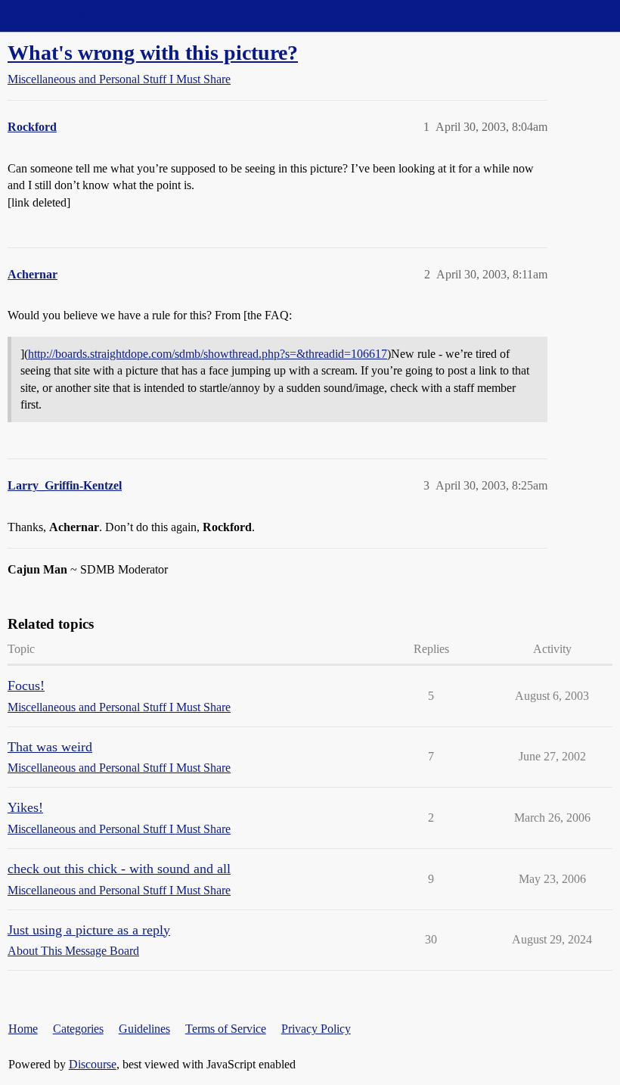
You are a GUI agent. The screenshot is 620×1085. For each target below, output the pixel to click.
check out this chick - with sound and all (119, 868)
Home (23, 1028)
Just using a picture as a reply (89, 929)
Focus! (26, 685)
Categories (78, 1028)
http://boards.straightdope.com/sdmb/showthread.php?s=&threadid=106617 (207, 353)
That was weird (50, 746)
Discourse (92, 1064)
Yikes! (25, 807)
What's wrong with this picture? (153, 52)
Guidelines (144, 1028)
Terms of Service (225, 1028)
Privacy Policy (316, 1028)
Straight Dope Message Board (79, 15)
